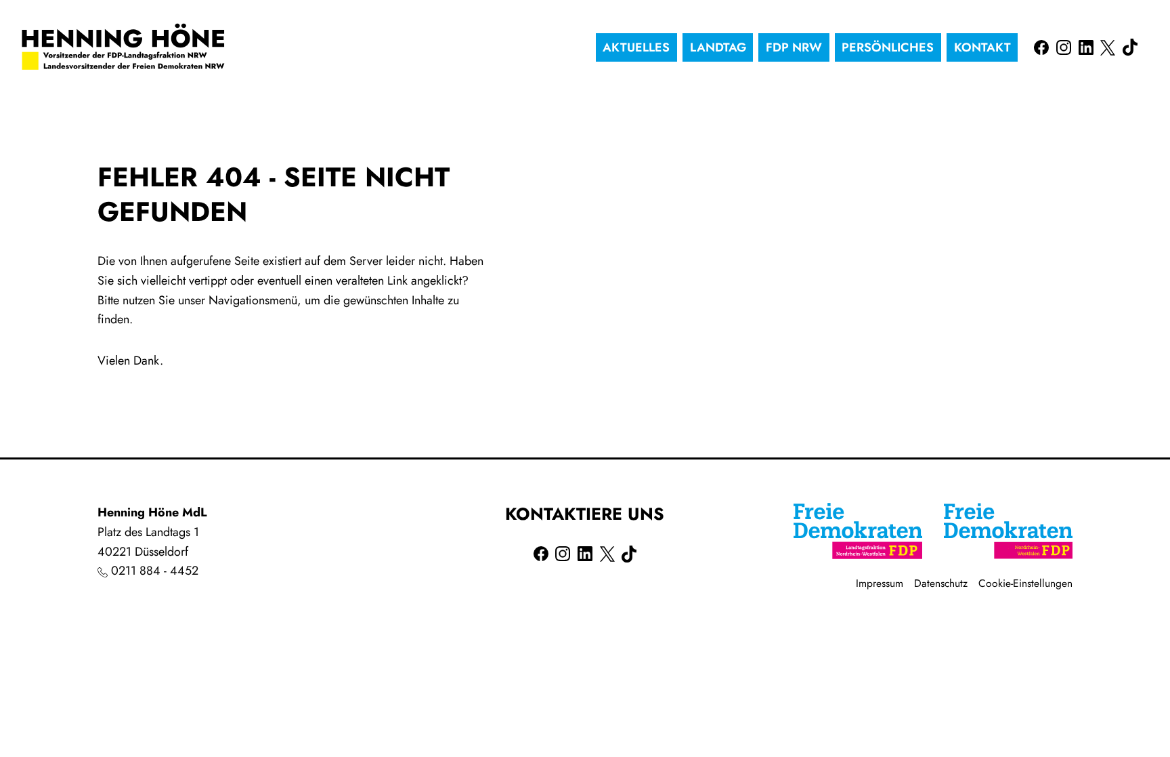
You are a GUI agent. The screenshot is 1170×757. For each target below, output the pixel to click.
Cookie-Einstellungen (1025, 583)
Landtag (718, 47)
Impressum (879, 583)
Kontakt (982, 47)
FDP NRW (794, 47)
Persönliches (888, 47)
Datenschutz (941, 583)
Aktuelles (636, 47)
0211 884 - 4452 (154, 570)
